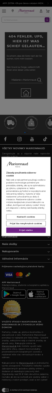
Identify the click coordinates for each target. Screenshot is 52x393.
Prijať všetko (26, 230)
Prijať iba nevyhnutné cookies (26, 223)
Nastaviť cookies (26, 217)
